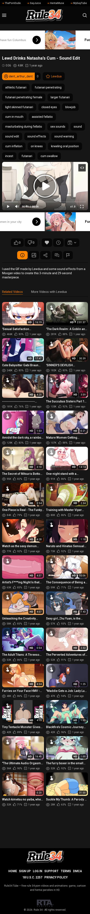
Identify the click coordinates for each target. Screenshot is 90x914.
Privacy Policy (56, 877)
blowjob (70, 107)
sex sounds (57, 126)
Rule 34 (38, 909)
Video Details (22, 255)
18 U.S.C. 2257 (32, 877)
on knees (37, 146)
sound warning (64, 136)
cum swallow (49, 156)
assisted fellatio (42, 116)
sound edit (12, 136)
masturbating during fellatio (23, 126)
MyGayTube (80, 3)
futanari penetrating (48, 87)
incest (9, 156)
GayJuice (35, 3)
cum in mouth (14, 116)
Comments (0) (57, 255)
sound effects (36, 136)
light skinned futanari (19, 107)
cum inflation (13, 146)
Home (12, 871)
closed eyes (49, 107)
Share (45, 255)
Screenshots (34, 255)
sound (78, 126)
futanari (27, 156)
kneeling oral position (65, 146)
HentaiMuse (57, 3)
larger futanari (60, 97)
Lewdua (56, 76)
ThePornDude (13, 3)
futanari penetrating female (23, 97)
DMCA (77, 871)
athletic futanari (15, 87)
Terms (66, 871)
